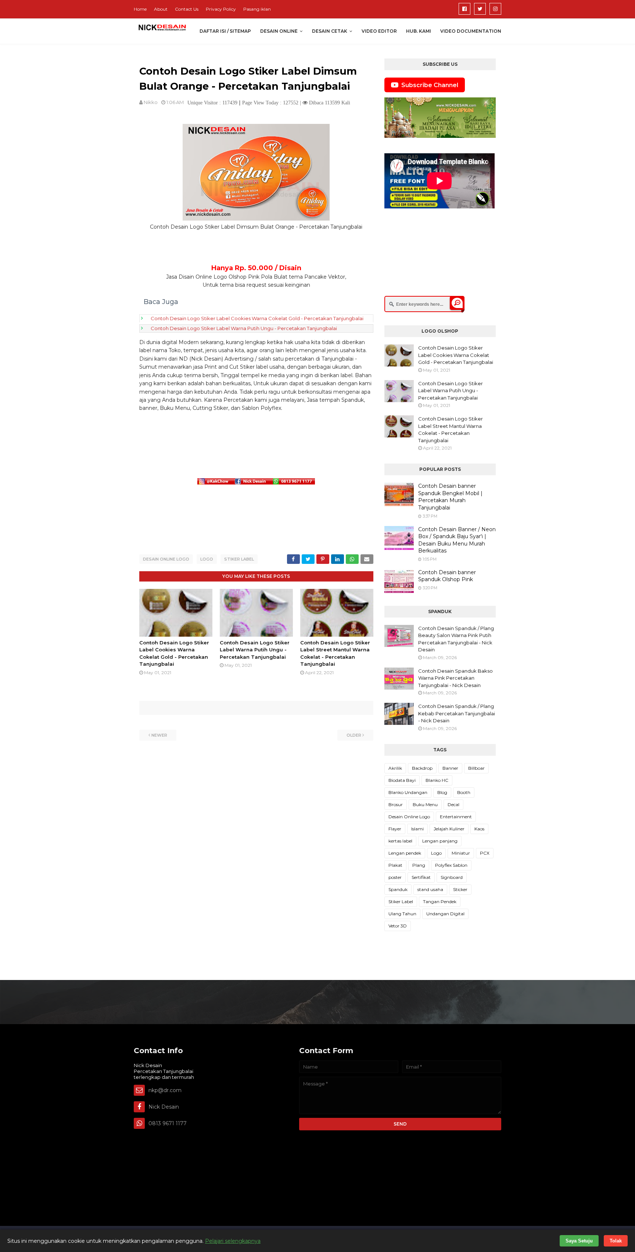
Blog (442, 792)
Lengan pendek (404, 853)
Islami (417, 828)
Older (354, 735)
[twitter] (480, 9)
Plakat (395, 865)
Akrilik (395, 768)
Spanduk (398, 889)
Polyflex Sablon (451, 865)
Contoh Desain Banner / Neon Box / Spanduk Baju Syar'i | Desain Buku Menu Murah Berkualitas (457, 540)
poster (395, 877)
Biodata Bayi (402, 780)
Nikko (151, 102)
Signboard (452, 877)
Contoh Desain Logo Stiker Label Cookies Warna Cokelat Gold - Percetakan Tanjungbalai (257, 318)
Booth (463, 792)
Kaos (479, 828)
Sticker (460, 889)
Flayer (394, 828)
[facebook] (464, 9)
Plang (418, 865)
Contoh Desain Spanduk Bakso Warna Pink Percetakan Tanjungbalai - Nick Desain (455, 678)
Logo (206, 559)
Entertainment (456, 816)
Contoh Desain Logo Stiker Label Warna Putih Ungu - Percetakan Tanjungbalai (244, 328)
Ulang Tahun (402, 913)
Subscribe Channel (429, 85)
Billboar (476, 768)
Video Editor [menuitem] (379, 31)
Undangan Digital (445, 913)
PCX (484, 853)
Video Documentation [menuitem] (470, 31)
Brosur (395, 804)
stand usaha (430, 889)
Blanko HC (437, 780)
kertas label (400, 841)
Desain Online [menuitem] (279, 31)
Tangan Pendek (439, 901)
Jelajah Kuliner (449, 828)
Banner (450, 768)
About (161, 9)
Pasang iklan (257, 9)
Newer (159, 735)
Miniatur (461, 853)
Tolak (616, 1241)
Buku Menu (425, 804)
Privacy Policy (221, 9)
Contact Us (186, 9)
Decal (453, 804)
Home (140, 9)
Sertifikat (421, 877)
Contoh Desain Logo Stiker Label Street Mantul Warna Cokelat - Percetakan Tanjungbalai (450, 429)
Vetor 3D (397, 926)
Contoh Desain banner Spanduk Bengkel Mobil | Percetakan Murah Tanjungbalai (450, 497)
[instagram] (495, 9)
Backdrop (422, 768)
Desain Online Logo (166, 559)
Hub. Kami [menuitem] (418, 31)
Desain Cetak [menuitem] (329, 31)
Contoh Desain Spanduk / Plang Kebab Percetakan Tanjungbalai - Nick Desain (456, 713)
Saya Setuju (579, 1241)
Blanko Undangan (407, 792)
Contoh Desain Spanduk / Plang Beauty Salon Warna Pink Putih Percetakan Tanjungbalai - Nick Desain (456, 639)
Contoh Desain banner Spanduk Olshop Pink (447, 576)
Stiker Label (239, 559)
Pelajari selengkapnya (233, 1241)
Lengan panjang (440, 841)
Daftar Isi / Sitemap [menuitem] (225, 31)
